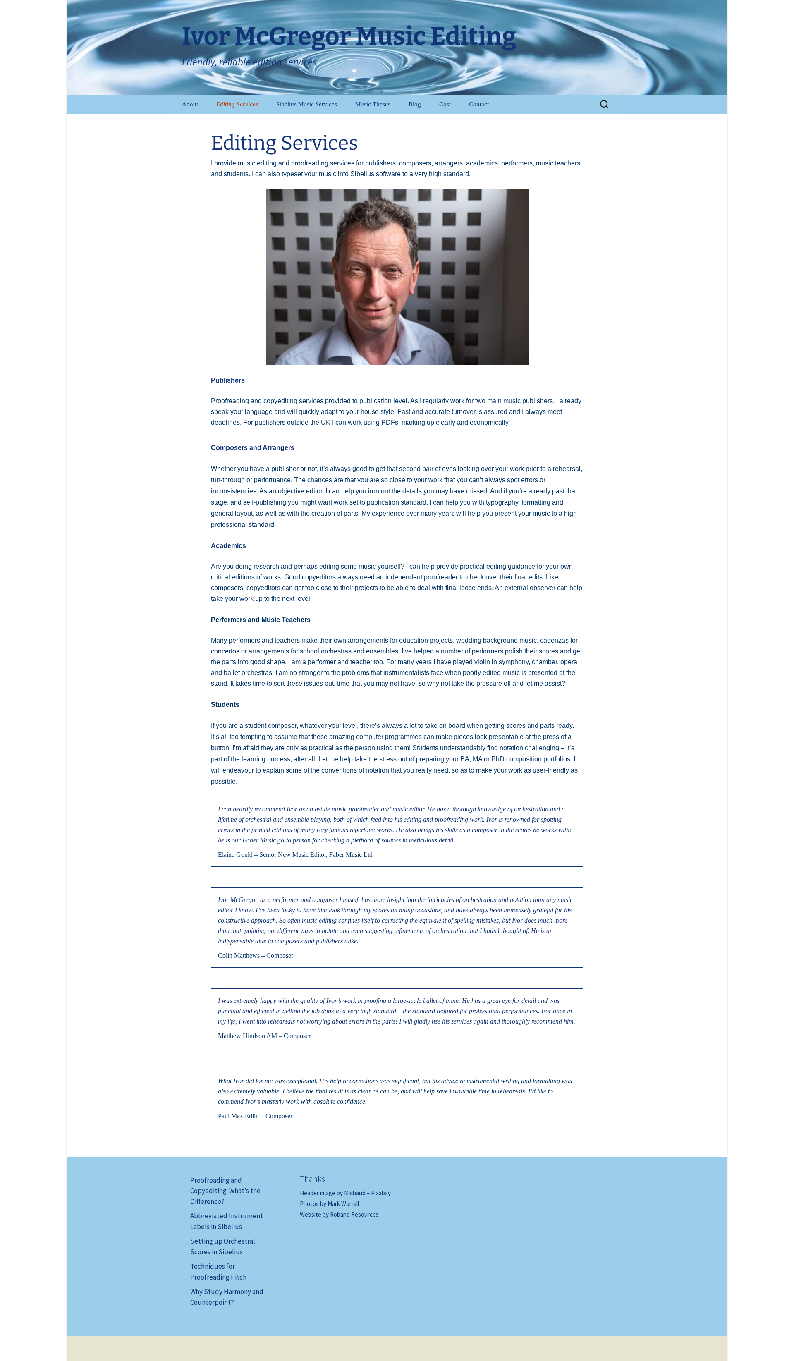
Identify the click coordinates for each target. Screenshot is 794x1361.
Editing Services (237, 104)
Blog (415, 104)
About (190, 104)
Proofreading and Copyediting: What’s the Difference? (225, 1191)
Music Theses (372, 104)
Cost (445, 104)
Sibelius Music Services (306, 104)
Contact (479, 104)
